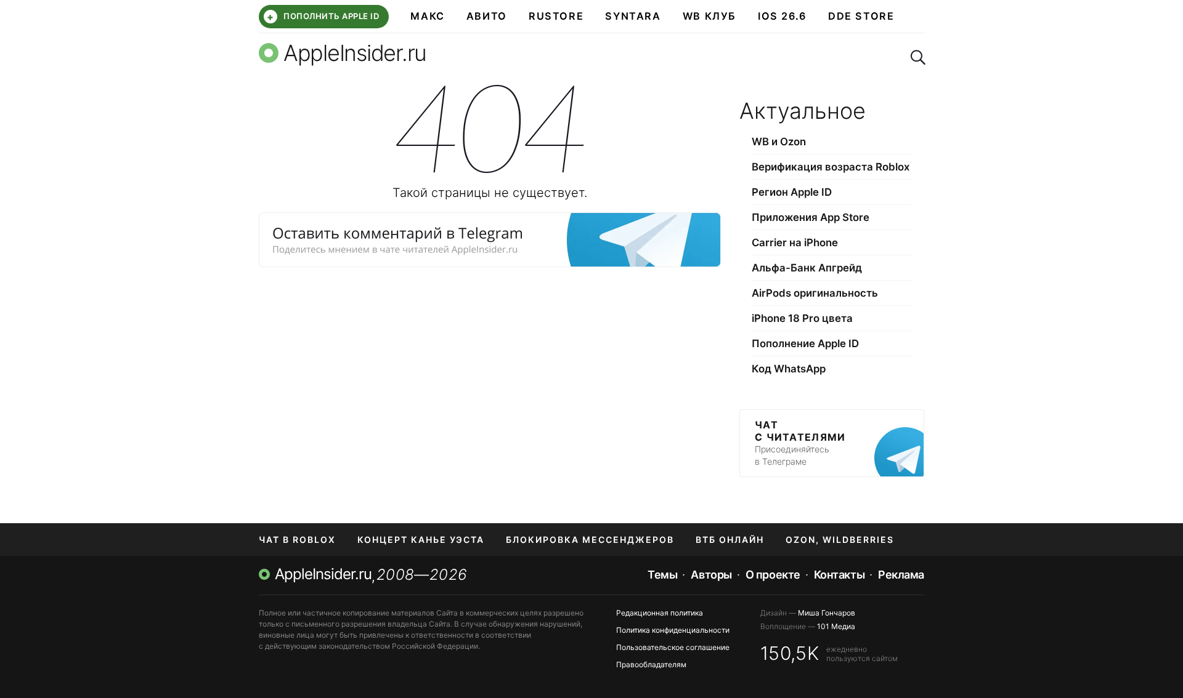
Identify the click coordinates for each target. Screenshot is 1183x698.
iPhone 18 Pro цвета (802, 318)
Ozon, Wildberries (840, 539)
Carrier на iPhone (795, 242)
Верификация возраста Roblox (830, 167)
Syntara (633, 16)
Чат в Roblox (297, 539)
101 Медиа (836, 626)
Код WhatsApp (789, 369)
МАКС (427, 16)
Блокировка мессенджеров (590, 539)
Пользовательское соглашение (673, 647)
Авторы (711, 574)
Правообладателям (651, 664)
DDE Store (861, 16)
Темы (662, 574)
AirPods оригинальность (815, 293)
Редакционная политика (659, 612)
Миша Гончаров (826, 612)
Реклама (901, 574)
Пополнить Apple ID (323, 16)
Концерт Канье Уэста (420, 539)
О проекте (773, 574)
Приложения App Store (810, 217)
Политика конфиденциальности (673, 630)
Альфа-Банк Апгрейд (807, 268)
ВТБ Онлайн (730, 539)
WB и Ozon (779, 141)
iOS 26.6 (782, 16)
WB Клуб (709, 16)
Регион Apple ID (792, 192)
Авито (486, 16)
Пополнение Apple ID (805, 343)
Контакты (839, 574)
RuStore (556, 16)
